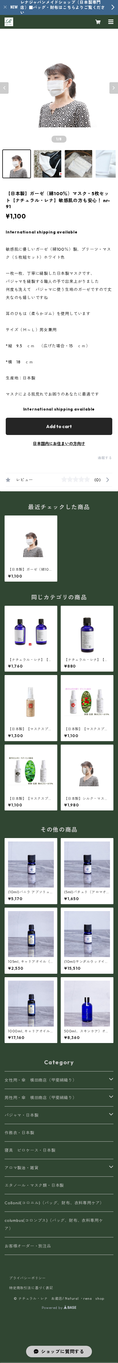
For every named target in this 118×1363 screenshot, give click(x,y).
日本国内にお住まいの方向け (59, 443)
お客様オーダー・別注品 (28, 1246)
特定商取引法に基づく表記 (31, 1288)
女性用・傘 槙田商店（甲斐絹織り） (41, 1080)
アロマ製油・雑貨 (21, 1167)
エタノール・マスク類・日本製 (34, 1185)
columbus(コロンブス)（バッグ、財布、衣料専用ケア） (54, 1224)
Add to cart (59, 426)
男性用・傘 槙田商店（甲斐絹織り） (41, 1097)
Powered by (53, 1308)
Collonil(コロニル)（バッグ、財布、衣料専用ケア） (54, 1202)
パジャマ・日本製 (21, 1115)
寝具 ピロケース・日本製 (30, 1150)
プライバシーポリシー (27, 1278)
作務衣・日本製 (19, 1132)
